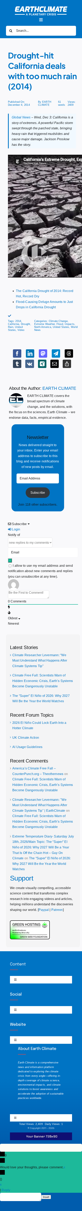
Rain (10, 327)
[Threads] (69, 353)
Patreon (57, 909)
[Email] (54, 364)
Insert (46, 1197)
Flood (60, 324)
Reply (6, 1190)
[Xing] (42, 364)
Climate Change (58, 321)
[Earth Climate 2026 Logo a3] (41, 8)
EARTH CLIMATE (44, 103)
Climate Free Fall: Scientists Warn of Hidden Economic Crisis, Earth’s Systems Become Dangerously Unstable (42, 681)
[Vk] (29, 364)
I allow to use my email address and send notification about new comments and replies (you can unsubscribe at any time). (40, 571)
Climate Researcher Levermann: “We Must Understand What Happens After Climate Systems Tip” (39, 660)
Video (21, 329)
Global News (21, 117)
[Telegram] (56, 353)
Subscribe (37, 492)
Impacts (69, 324)
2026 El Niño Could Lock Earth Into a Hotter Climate (39, 725)
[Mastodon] (43, 353)
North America (42, 327)
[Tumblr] (17, 364)
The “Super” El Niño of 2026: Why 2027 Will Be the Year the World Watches (41, 864)
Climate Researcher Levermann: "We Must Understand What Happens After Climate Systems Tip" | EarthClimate (39, 805)
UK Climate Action (25, 737)
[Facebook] (17, 353)
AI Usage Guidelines (27, 747)
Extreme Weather (44, 324)
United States (15, 328)
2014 (18, 321)
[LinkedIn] (30, 353)
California (13, 324)
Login (15, 529)
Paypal (44, 909)
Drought (25, 324)
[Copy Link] (67, 364)
